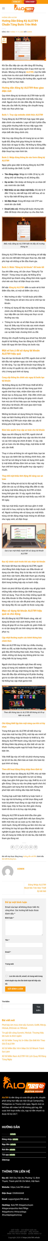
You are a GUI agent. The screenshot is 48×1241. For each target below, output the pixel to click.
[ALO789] (24, 8)
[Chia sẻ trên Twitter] (22, 847)
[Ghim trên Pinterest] (31, 847)
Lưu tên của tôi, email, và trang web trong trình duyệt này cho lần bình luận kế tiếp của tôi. (23, 980)
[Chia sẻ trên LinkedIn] (35, 847)
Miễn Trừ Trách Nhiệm (16, 1234)
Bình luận (9, 918)
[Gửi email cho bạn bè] (26, 847)
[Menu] (3, 8)
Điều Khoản (34, 1232)
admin (29, 32)
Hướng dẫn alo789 (9, 17)
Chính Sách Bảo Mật (18, 1232)
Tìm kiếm (5, 1001)
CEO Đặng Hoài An (28, 1230)
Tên (7, 940)
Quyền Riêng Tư (34, 1234)
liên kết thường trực (9, 859)
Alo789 (5, 1097)
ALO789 (30, 72)
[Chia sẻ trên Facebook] (17, 847)
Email (8, 952)
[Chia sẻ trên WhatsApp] (12, 847)
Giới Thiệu (15, 1230)
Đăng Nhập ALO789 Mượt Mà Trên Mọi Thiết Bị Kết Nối (35, 887)
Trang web (9, 964)
